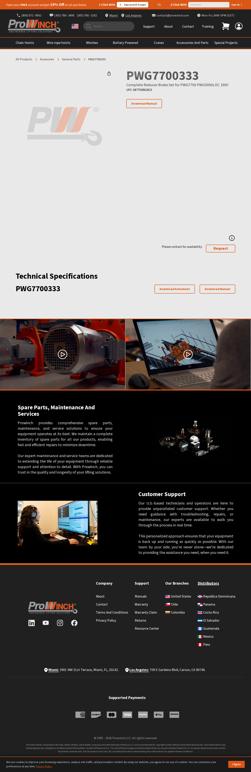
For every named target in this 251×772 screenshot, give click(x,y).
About (168, 26)
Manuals (141, 596)
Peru (206, 644)
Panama (208, 604)
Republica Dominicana (218, 596)
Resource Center (147, 628)
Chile (174, 604)
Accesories (47, 59)
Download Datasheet (175, 289)
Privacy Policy (106, 620)
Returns (140, 620)
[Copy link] (109, 73)
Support (149, 26)
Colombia (177, 612)
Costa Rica (210, 612)
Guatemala (210, 628)
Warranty (141, 604)
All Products (24, 59)
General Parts (71, 59)
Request (220, 248)
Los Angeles (134, 15)
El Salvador (210, 620)
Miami (113, 15)
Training (208, 26)
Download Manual (144, 103)
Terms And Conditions (112, 612)
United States (180, 596)
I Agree (236, 764)
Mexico (208, 636)
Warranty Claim (146, 612)
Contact (188, 26)
